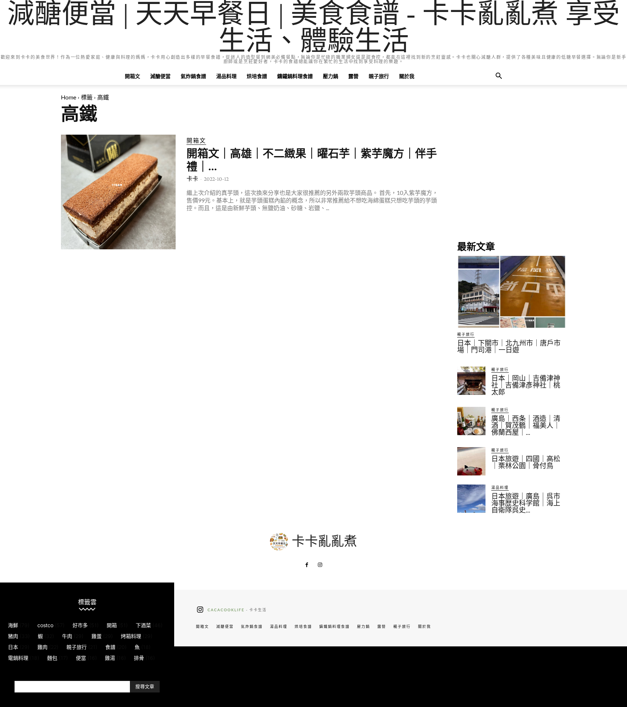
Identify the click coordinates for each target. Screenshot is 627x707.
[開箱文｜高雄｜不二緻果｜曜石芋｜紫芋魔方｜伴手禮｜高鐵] (118, 192)
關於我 (406, 76)
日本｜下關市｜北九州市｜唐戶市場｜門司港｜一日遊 (509, 346)
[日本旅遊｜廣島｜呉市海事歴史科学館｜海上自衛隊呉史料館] (471, 499)
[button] (498, 76)
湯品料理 (226, 76)
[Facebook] (307, 565)
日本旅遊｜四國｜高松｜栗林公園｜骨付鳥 (525, 462)
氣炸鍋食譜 (193, 76)
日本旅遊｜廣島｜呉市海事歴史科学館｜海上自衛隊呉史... (525, 503)
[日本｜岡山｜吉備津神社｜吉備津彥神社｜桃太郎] (471, 381)
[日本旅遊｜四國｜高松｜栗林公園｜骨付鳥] (471, 461)
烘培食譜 (257, 76)
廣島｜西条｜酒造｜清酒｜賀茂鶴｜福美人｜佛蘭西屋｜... (525, 425)
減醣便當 (160, 76)
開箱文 (132, 76)
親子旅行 (379, 76)
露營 (353, 76)
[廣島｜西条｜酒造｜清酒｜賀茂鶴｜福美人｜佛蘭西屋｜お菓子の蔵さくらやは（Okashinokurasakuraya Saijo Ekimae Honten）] (471, 421)
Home (68, 97)
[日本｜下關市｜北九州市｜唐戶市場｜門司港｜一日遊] (511, 292)
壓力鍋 (330, 76)
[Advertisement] (511, 180)
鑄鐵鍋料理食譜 (295, 76)
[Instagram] (320, 565)
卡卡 (192, 179)
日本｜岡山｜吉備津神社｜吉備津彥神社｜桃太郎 (525, 385)
